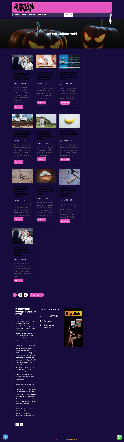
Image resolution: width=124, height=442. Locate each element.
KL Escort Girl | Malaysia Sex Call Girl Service (24, 7)
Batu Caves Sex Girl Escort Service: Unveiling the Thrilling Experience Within (45, 190)
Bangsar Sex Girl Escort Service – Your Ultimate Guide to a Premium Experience (68, 192)
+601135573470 (51, 316)
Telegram (47, 321)
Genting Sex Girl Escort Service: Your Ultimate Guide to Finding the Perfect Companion (45, 76)
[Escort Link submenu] (48, 14)
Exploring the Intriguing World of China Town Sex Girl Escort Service (22, 134)
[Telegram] (5, 437)
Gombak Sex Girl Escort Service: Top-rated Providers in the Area (22, 76)
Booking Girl (68, 14)
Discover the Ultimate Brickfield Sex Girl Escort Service (69, 134)
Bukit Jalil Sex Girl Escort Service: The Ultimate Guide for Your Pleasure (45, 135)
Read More (18, 107)
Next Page (37, 295)
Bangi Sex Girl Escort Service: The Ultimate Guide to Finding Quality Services (22, 251)
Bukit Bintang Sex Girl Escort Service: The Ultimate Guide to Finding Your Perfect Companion (21, 191)
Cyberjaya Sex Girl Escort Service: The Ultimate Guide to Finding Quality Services (69, 76)
